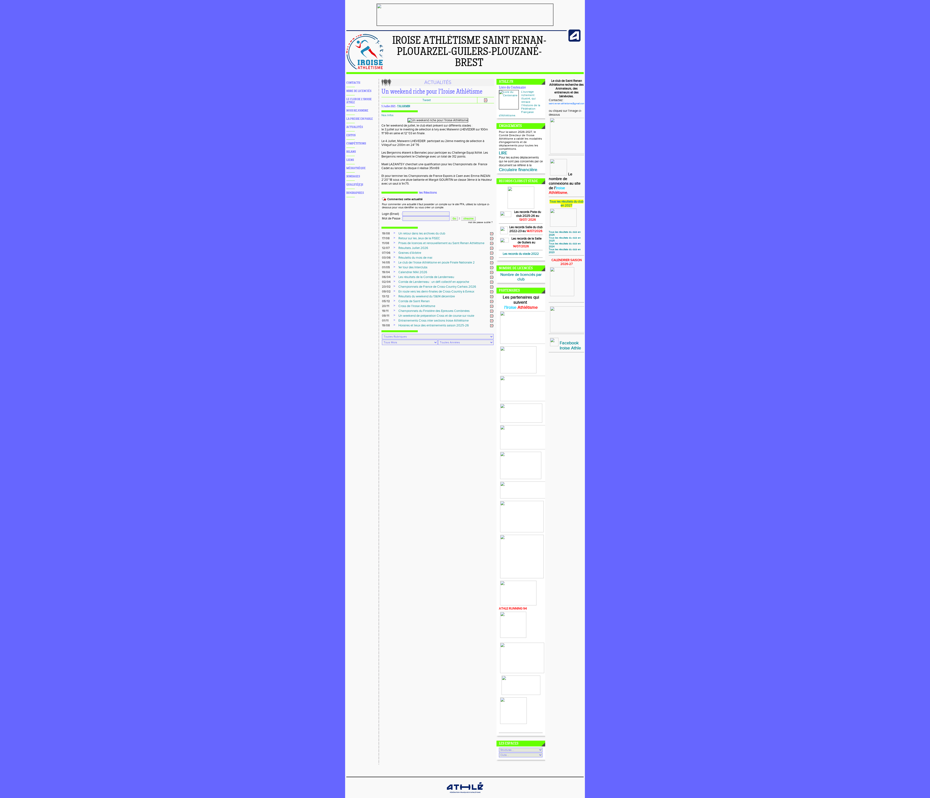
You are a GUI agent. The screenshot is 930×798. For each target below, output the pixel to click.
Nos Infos (387, 115)
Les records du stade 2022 (521, 254)
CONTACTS (353, 82)
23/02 (386, 287)
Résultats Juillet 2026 (413, 248)
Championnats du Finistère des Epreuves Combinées (434, 311)
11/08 (385, 243)
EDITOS (351, 135)
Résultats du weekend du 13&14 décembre (426, 296)
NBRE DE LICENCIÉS (358, 91)
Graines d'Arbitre (409, 253)
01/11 (385, 321)
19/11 (385, 311)
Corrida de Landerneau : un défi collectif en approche (433, 282)
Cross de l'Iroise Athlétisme (416, 306)
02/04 (386, 282)
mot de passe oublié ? (480, 222)
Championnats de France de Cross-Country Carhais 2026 (437, 287)
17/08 (386, 238)
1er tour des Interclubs (412, 267)
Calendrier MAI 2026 (412, 272)
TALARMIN (403, 106)
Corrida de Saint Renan (414, 301)
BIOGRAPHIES (355, 193)
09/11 (385, 316)
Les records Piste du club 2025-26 (527, 214)
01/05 (386, 267)
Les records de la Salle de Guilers (527, 240)
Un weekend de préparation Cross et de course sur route (436, 316)
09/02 (386, 292)
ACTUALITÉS (354, 127)
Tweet (426, 100)
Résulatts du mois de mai (415, 258)
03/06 (386, 258)
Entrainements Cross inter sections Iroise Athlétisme (433, 321)
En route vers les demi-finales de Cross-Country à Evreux (436, 292)
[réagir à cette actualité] (492, 234)
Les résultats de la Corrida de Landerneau (426, 277)
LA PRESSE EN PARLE (359, 118)
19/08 (386, 233)
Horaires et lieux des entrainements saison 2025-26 (433, 325)
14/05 (386, 262)
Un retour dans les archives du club (421, 233)
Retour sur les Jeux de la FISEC (419, 238)
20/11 (385, 306)
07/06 (386, 253)
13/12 (385, 296)
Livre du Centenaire (512, 88)
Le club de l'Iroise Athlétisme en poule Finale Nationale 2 (436, 262)
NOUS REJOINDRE (357, 110)
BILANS (351, 151)
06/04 (386, 277)
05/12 (386, 301)
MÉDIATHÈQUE (356, 168)
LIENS (350, 160)
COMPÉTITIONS (356, 143)
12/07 (386, 248)
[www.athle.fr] (574, 41)
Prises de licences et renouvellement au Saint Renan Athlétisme (441, 243)
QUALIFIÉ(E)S (354, 184)
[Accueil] (365, 68)
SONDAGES (353, 176)
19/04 (386, 272)
